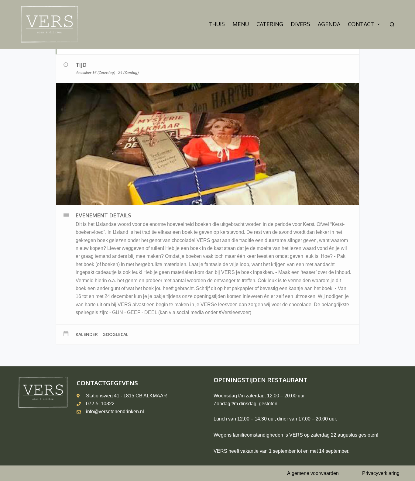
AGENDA (329, 24)
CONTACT (361, 24)
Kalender (87, 334)
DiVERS (300, 24)
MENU (240, 24)
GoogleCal (115, 334)
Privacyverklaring (381, 473)
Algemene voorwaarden (313, 473)
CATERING (269, 24)
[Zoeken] (392, 24)
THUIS (216, 24)
